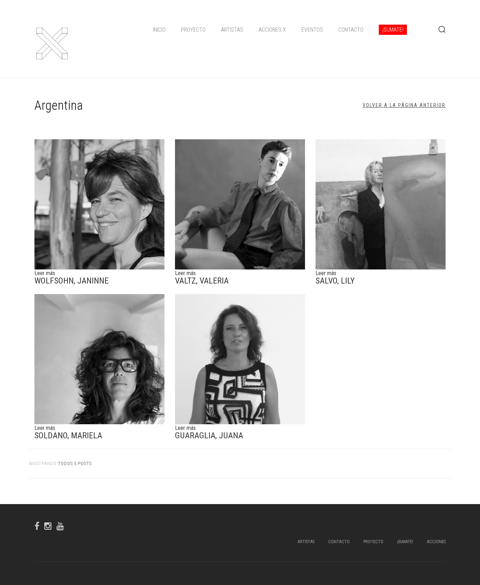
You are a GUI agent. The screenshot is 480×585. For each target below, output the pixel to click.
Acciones (436, 541)
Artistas (232, 29)
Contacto (350, 29)
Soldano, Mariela (68, 435)
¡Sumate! (392, 29)
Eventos (312, 29)
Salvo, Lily (335, 281)
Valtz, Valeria (202, 281)
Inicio (159, 29)
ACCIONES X (272, 29)
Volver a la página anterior (404, 105)
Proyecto (193, 29)
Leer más (44, 273)
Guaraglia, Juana (209, 435)
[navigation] (280, 30)
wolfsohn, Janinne (71, 281)
